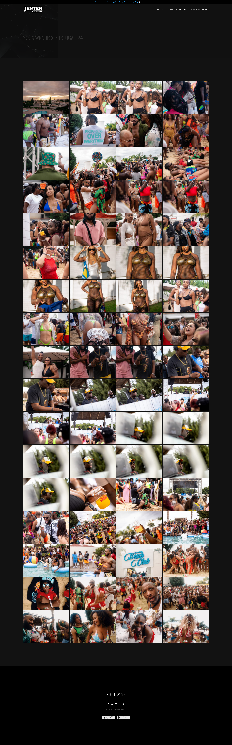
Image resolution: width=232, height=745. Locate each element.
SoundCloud (195, 9)
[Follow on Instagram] (116, 704)
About (164, 9)
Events (170, 9)
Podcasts (186, 9)
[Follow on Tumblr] (119, 704)
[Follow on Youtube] (112, 704)
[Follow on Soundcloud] (127, 704)
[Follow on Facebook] (108, 704)
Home (158, 9)
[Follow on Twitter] (104, 704)
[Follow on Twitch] (123, 704)
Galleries (178, 9)
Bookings (205, 9)
